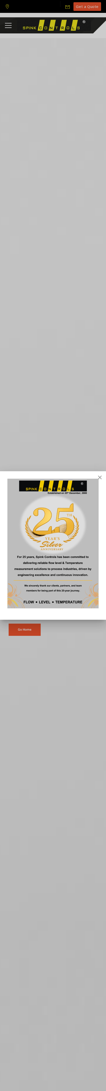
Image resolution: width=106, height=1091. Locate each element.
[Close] (100, 477)
